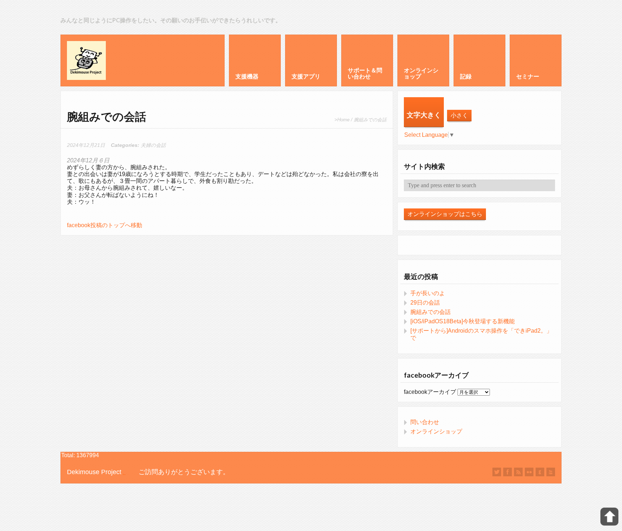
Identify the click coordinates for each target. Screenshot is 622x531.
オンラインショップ (436, 431)
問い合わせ (424, 422)
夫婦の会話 (153, 145)
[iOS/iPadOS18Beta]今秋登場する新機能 (462, 321)
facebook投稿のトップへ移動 (104, 225)
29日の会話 (425, 303)
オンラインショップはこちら (444, 214)
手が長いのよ (427, 293)
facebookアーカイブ (430, 392)
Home (343, 119)
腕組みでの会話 (430, 312)
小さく (459, 115)
